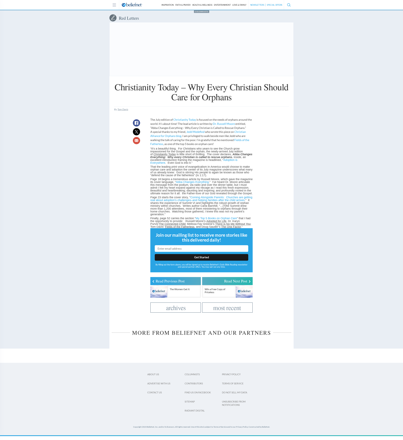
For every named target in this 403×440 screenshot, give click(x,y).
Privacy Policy (231, 374)
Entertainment (222, 5)
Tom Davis (122, 109)
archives (176, 307)
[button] (289, 5)
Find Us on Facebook (198, 392)
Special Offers (274, 5)
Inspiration (168, 5)
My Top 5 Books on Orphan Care (216, 218)
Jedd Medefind (195, 131)
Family (239, 5)
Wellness (202, 5)
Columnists (201, 11)
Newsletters (257, 5)
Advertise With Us (158, 383)
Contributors (194, 383)
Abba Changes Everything (192, 182)
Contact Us (154, 392)
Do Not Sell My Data (234, 392)
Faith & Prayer (182, 5)
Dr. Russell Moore (224, 123)
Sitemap (190, 401)
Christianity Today (184, 119)
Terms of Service (233, 383)
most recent (227, 307)
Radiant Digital (195, 410)
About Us (153, 374)
